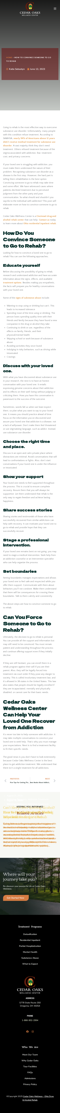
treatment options (12, 282)
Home (9, 57)
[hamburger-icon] (55, 8)
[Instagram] (32, 1031)
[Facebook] (27, 1031)
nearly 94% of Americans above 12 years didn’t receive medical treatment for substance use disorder (29, 142)
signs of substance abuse (28, 298)
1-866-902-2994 (30, 1020)
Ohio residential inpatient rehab (39, 223)
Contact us (44, 220)
